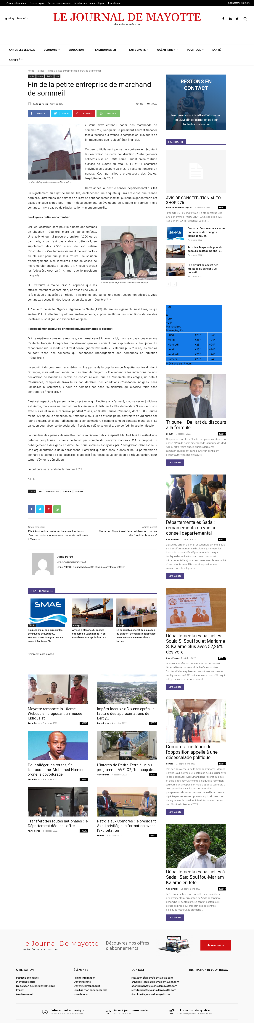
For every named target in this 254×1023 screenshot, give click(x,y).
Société (49, 76)
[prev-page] (168, 284)
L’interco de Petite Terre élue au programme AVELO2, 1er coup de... (126, 767)
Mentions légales (25, 981)
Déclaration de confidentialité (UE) (35, 985)
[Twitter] (237, 18)
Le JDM (169, 433)
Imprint (20, 990)
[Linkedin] (230, 18)
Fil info (32, 625)
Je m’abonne (81, 994)
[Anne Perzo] (30, 104)
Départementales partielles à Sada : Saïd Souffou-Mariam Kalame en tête (195, 877)
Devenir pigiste (82, 981)
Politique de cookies (27, 977)
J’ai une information (84, 977)
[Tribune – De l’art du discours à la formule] (196, 396)
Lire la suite (175, 462)
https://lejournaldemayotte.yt (71, 562)
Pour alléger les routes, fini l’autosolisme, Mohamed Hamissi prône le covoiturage (57, 770)
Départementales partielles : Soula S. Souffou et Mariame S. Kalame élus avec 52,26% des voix (195, 644)
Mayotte (67, 491)
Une (57, 76)
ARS (40, 491)
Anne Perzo (42, 103)
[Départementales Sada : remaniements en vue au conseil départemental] (196, 496)
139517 (84, 723)
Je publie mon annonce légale (90, 990)
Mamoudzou (52, 491)
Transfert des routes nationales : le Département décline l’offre (58, 823)
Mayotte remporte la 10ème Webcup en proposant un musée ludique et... (55, 713)
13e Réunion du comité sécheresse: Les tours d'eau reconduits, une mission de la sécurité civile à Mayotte (58, 535)
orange (40, 76)
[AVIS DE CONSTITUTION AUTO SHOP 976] (196, 171)
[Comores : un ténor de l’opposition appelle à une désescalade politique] (196, 721)
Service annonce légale (179, 207)
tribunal (79, 491)
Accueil (31, 70)
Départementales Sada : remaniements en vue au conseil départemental (191, 528)
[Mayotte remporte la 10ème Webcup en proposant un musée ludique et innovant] (58, 689)
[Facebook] (223, 18)
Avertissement (24, 994)
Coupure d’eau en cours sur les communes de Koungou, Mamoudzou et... (206, 232)
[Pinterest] (48, 509)
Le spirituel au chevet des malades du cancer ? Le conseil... (203, 269)
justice (41, 70)
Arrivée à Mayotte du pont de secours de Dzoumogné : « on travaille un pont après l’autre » (89, 634)
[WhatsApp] (57, 509)
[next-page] (174, 284)
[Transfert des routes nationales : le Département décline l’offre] (58, 802)
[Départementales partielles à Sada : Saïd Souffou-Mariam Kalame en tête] (196, 846)
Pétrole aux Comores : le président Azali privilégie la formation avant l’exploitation (126, 826)
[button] (245, 18)
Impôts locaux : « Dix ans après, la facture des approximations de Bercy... (126, 713)
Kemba (100, 835)
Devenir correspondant (87, 985)
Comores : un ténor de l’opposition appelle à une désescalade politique (192, 752)
